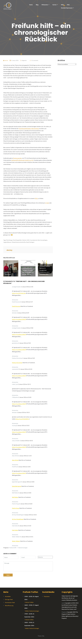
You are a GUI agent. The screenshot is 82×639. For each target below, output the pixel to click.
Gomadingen (43, 240)
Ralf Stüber (15, 492)
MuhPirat (14, 466)
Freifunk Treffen (30, 592)
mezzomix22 (15, 369)
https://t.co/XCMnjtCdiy (19, 293)
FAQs (36, 198)
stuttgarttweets (16, 286)
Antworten (15, 299)
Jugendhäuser (7, 242)
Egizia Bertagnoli (16, 482)
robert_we (15, 384)
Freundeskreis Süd (35, 240)
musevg (14, 425)
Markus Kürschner (17, 358)
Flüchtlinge (9, 240)
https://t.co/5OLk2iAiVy (22, 419)
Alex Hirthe (15, 455)
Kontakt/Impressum (66, 8)
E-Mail (47, 203)
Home (31, 4)
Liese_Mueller (16, 440)
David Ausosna (16, 302)
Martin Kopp (15, 503)
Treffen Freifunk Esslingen (32, 611)
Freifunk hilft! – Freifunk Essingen (18, 547)
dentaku (14, 313)
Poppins (64, 612)
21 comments (34, 60)
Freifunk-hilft (25, 240)
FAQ (68, 4)
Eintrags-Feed (9, 599)
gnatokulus (15, 343)
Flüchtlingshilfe (17, 240)
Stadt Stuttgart (30, 242)
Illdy (43, 636)
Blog (37, 4)
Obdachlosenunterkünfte (19, 242)
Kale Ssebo (15, 525)
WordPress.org (9, 605)
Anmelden (8, 596)
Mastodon (47, 596)
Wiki (62, 4)
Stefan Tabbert (16, 536)
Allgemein (24, 60)
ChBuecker (15, 397)
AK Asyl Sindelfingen (17, 514)
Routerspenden (17, 158)
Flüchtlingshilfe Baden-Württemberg (29, 128)
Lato (63, 603)
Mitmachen (45, 4)
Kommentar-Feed (10, 602)
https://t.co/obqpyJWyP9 (19, 319)
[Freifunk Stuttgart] (7, 6)
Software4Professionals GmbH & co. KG (22, 160)
